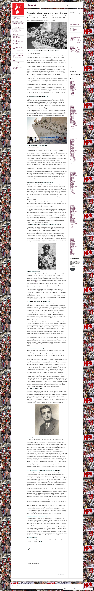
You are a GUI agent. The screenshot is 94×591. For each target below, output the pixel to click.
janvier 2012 (72, 254)
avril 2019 (72, 168)
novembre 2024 (73, 100)
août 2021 (72, 139)
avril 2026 (72, 82)
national (75, 53)
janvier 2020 (72, 158)
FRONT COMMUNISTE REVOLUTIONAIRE (17, 37)
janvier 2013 (72, 242)
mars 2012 (72, 252)
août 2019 (72, 163)
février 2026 (72, 84)
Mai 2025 (72, 93)
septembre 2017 (73, 186)
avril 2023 (72, 118)
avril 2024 (72, 106)
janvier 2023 (72, 121)
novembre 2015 (73, 209)
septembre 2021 (73, 138)
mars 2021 (72, 144)
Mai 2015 (72, 215)
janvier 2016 (72, 207)
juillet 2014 (72, 225)
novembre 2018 (73, 173)
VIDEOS (14, 73)
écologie (72, 60)
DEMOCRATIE (78, 45)
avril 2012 (72, 251)
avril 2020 (72, 155)
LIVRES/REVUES (16, 62)
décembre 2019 (73, 159)
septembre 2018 (73, 175)
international (72, 52)
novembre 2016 (73, 196)
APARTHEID (78, 40)
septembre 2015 (73, 211)
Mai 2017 (72, 190)
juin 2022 (72, 128)
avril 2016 (72, 204)
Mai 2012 (72, 250)
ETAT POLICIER (74, 51)
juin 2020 (72, 153)
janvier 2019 (72, 171)
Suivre (72, 269)
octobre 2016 (72, 197)
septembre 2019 (73, 162)
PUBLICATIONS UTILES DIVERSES (17, 68)
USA (80, 59)
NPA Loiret (31, 4)
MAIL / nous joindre (16, 65)
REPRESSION (77, 57)
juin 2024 (72, 104)
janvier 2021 (72, 146)
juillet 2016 (72, 201)
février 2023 (72, 120)
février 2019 (72, 170)
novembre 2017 (73, 184)
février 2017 (72, 193)
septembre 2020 (73, 150)
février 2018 (72, 181)
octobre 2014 (72, 222)
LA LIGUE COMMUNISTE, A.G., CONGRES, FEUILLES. (17, 56)
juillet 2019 (72, 165)
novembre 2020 (73, 148)
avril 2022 (72, 130)
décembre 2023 (73, 110)
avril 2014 (72, 228)
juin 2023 (72, 116)
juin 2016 (72, 202)
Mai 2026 (72, 81)
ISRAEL (77, 52)
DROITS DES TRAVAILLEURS (73, 49)
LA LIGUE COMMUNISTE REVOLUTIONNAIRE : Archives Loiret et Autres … (17, 52)
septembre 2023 (73, 113)
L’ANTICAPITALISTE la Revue (17, 48)
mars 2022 (72, 132)
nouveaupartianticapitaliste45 (76, 15)
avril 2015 (72, 216)
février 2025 (72, 96)
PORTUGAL (72, 19)
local (80, 52)
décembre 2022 (73, 122)
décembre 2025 (73, 86)
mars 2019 (72, 169)
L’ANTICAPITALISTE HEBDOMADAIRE (16, 44)
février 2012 (72, 253)
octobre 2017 (72, 185)
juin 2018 (72, 177)
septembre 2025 (73, 89)
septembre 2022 (73, 125)
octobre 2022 (72, 124)
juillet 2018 (72, 176)
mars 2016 (72, 205)
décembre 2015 (73, 208)
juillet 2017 (72, 188)
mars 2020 (72, 156)
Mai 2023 (72, 117)
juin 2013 (72, 237)
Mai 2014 (72, 227)
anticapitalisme (74, 39)
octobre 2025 (72, 88)
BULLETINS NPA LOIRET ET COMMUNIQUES (17, 26)
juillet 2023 (72, 115)
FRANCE (77, 51)
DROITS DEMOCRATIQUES (74, 47)
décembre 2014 (73, 220)
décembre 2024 (73, 99)
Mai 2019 (72, 167)
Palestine (72, 57)
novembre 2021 (73, 136)
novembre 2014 (73, 221)
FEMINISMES (15, 34)
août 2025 (72, 90)
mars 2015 (72, 217)
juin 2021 (72, 141)
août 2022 (72, 126)
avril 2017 (72, 191)
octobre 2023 (72, 112)
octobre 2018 (72, 174)
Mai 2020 (72, 154)
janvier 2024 (72, 109)
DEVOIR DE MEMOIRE (74, 18)
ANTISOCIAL (72, 40)
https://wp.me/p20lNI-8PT (75, 24)
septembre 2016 (73, 199)
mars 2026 (72, 83)
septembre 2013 (73, 236)
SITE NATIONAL (15, 71)
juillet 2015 (72, 213)
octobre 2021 (72, 137)
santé (71, 58)
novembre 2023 (73, 111)
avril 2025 (72, 94)
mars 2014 (72, 229)
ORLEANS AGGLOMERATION (74, 55)
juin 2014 (72, 226)
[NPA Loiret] (18, 14)
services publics (76, 58)
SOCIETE (72, 59)
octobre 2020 (72, 149)
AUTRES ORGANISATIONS (18, 21)
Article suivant (72, 30)
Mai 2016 (72, 203)
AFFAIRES (72, 38)
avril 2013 (72, 239)
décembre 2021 (73, 135)
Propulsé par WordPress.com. (17, 585)
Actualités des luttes (75, 37)
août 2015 (72, 212)
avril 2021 (72, 143)
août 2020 (72, 151)
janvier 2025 (72, 97)
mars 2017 (72, 192)
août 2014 (72, 224)
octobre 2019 (72, 161)
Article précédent (73, 29)
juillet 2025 (72, 91)
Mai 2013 (72, 238)
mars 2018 (72, 180)
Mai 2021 (72, 142)
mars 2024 (72, 107)
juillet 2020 (72, 152)
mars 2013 (72, 240)
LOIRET (71, 53)
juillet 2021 (72, 140)
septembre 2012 (73, 246)
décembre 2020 (73, 147)
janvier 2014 (72, 232)
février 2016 (72, 206)
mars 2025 (72, 95)
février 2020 (72, 157)
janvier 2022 (72, 134)
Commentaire (61, 574)
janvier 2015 (72, 219)
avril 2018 (72, 179)
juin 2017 (72, 189)
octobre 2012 (72, 245)
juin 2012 (72, 249)
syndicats (76, 59)
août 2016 (72, 200)
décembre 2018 (73, 172)
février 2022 (72, 133)
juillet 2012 (72, 248)
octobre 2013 (72, 235)
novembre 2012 (73, 244)
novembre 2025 (73, 87)
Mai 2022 (72, 129)
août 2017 (72, 187)
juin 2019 (72, 166)
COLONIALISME (75, 17)
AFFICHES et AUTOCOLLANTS (16, 18)
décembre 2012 (73, 243)
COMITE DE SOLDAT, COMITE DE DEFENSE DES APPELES (17, 30)
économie (76, 60)
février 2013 (72, 241)
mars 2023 (72, 119)
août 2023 (72, 114)
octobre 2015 (72, 210)
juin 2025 (72, 92)
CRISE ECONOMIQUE (75, 42)
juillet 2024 (72, 103)
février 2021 (72, 145)
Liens (13, 60)
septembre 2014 (73, 223)
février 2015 (72, 218)
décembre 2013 (73, 233)
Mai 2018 (72, 178)
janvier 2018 (72, 182)
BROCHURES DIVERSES (17, 23)
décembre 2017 (73, 183)
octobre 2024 (72, 101)
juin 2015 (72, 214)
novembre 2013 (73, 234)
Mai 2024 (72, 105)
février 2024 (72, 108)
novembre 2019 (73, 160)
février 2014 (72, 230)
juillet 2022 (72, 127)
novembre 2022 (73, 123)
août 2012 (72, 247)
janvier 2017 (72, 194)
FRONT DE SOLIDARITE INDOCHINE (17, 41)
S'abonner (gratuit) (74, 258)
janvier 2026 (72, 85)
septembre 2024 (73, 102)
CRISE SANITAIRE (75, 43)
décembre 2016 (73, 195)
